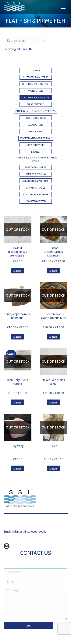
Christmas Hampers (35, 84)
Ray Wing (18, 446)
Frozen (35, 151)
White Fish (35, 90)
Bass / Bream (35, 104)
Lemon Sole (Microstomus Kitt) (53, 316)
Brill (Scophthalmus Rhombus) (17, 316)
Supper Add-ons (36, 174)
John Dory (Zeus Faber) (17, 381)
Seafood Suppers (35, 167)
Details (17, 270)
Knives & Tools (35, 187)
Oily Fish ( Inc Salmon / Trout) (35, 111)
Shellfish (35, 131)
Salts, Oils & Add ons (35, 181)
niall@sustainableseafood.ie (29, 531)
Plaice (53, 446)
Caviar (35, 70)
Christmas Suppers (35, 77)
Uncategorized (35, 201)
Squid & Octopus (35, 117)
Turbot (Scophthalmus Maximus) (53, 251)
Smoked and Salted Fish (36, 138)
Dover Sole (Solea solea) (53, 381)
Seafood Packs (35, 145)
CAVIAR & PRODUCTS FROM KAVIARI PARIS (35, 159)
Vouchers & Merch (35, 194)
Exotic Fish (35, 124)
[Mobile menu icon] (63, 7)
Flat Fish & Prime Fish (35, 97)
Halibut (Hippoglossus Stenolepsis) (17, 251)
